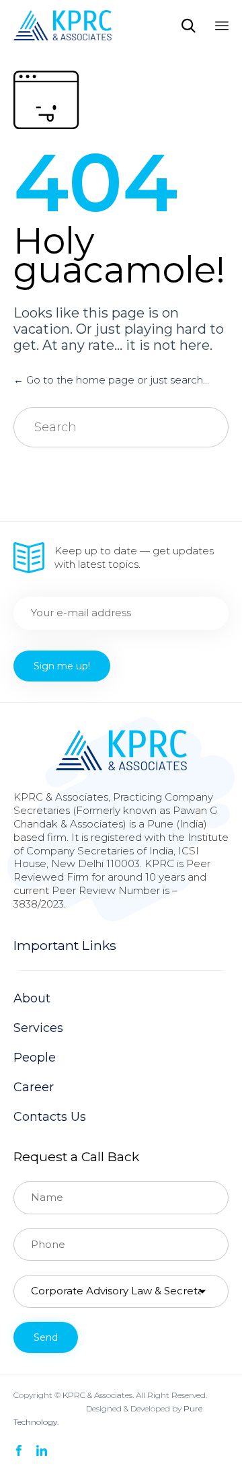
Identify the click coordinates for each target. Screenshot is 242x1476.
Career (33, 1087)
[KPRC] (62, 25)
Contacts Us (49, 1116)
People (34, 1057)
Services (38, 1028)
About (31, 998)
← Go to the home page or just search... (111, 379)
